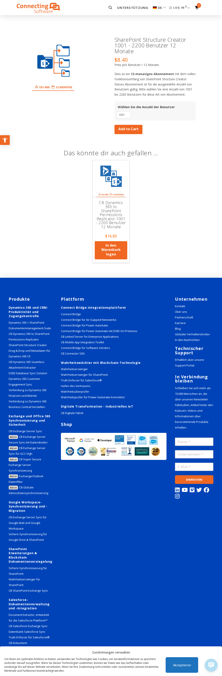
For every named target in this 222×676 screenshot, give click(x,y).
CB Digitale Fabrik (72, 413)
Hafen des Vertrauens (75, 386)
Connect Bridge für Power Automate (84, 325)
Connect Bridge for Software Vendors (85, 348)
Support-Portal (184, 365)
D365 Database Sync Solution (28, 373)
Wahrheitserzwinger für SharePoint (84, 375)
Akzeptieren (182, 665)
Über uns (181, 312)
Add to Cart (128, 129)
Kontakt (180, 306)
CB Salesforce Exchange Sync (28, 626)
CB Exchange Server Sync (25, 431)
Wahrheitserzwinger (74, 369)
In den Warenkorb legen (111, 250)
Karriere (180, 323)
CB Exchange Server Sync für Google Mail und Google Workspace (28, 522)
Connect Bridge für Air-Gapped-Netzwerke (88, 320)
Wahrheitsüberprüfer (75, 391)
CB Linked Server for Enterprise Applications (90, 337)
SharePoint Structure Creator (28, 345)
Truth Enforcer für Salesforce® (29, 637)
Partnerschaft (184, 317)
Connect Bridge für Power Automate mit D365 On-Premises (99, 331)
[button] (109, 7)
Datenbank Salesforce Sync (27, 632)
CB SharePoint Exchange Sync (28, 591)
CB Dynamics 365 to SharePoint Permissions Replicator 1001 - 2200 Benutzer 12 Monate (111, 214)
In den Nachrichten (187, 340)
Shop (66, 424)
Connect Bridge (71, 314)
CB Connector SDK (73, 353)
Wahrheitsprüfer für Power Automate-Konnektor (93, 397)
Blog (178, 329)
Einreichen (194, 480)
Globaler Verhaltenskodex (192, 334)
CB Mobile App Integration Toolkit (82, 342)
